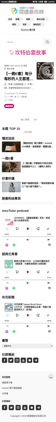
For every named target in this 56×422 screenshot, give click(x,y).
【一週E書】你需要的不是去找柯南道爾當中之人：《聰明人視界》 (37, 165)
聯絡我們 (37, 24)
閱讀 (17, 19)
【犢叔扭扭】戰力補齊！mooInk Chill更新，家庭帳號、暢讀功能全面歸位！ (37, 145)
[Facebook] (4, 360)
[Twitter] (10, 360)
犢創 (45, 2)
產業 (14, 24)
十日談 (10, 100)
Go (35, 120)
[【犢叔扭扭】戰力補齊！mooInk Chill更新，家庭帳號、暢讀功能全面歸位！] (11, 146)
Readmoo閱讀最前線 (9, 2)
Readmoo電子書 (28, 30)
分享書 (40, 2)
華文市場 (10, 69)
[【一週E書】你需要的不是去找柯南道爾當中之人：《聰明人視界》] (11, 167)
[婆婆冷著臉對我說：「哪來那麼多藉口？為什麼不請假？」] (11, 187)
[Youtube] (23, 360)
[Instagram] (17, 360)
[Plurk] (29, 360)
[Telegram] (35, 360)
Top (50, 377)
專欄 (28, 19)
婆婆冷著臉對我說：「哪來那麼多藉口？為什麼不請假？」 (38, 185)
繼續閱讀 (9, 106)
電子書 (35, 2)
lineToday (11, 93)
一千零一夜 (11, 97)
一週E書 (23, 97)
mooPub (51, 2)
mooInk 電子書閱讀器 (12, 388)
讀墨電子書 (7, 383)
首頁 (10, 19)
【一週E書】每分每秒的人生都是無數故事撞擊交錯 (18, 76)
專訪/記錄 (41, 19)
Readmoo (23, 93)
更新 (24, 24)
